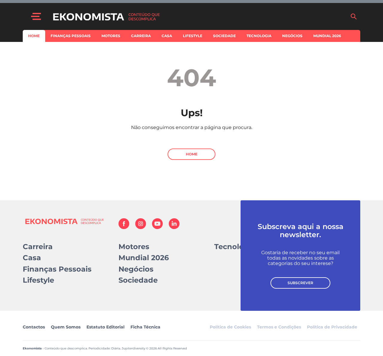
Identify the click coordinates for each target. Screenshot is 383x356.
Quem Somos (65, 327)
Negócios (292, 36)
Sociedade (224, 36)
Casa (167, 36)
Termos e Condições (279, 327)
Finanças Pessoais (71, 36)
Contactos (34, 327)
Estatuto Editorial (105, 327)
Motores (110, 36)
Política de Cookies (230, 327)
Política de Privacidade (332, 327)
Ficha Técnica (145, 327)
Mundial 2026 (327, 36)
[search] (353, 16)
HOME (191, 154)
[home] (198, 16)
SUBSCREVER (300, 283)
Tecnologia (259, 36)
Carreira (141, 36)
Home (34, 36)
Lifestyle (192, 36)
